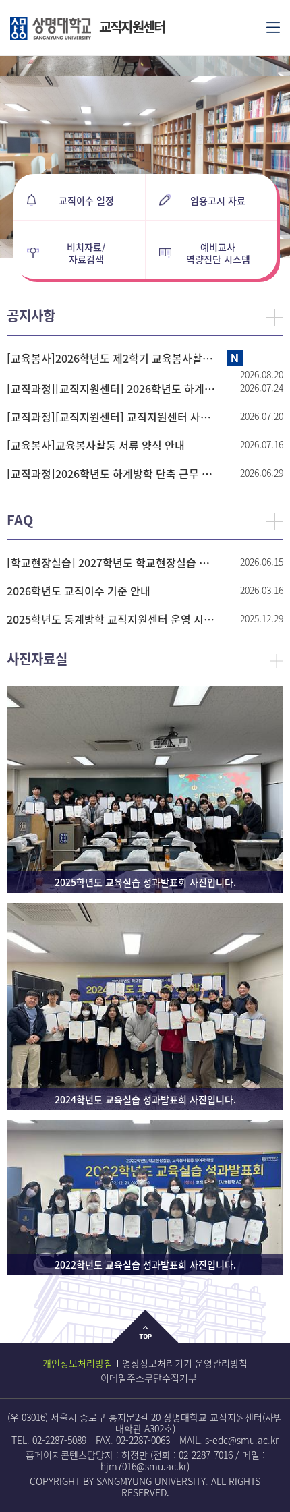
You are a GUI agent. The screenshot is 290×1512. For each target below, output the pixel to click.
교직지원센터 (132, 26)
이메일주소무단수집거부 (148, 1378)
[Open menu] (273, 26)
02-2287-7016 (206, 1454)
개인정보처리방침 (77, 1363)
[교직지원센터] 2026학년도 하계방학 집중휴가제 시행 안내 (113, 388)
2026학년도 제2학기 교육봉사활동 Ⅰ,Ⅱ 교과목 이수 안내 (113, 358)
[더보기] (274, 317)
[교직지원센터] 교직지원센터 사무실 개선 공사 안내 (113, 416)
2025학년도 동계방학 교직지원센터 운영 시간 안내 (113, 619)
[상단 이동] (145, 1337)
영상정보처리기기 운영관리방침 (185, 1363)
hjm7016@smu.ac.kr (143, 1466)
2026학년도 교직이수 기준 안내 (78, 590)
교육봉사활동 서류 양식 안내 (96, 445)
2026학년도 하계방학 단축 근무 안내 (113, 473)
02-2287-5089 (59, 1440)
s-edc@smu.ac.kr (242, 1440)
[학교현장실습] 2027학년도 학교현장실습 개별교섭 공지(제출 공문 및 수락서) (113, 562)
